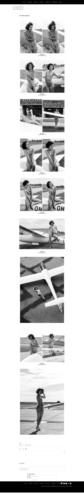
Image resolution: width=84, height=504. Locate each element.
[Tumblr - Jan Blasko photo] (66, 483)
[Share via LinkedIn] (26, 448)
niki (23, 445)
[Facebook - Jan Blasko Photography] (64, 483)
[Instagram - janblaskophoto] (68, 483)
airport (26, 445)
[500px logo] (70, 483)
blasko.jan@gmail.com (54, 486)
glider (29, 445)
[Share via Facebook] (19, 448)
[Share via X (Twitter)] (22, 448)
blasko (20, 445)
